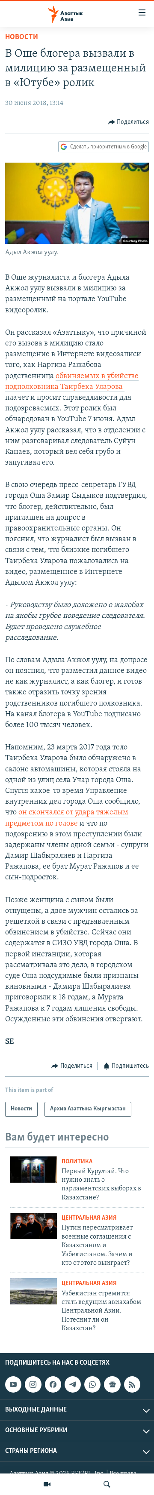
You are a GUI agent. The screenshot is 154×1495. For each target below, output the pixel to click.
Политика (77, 1162)
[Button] (128, 122)
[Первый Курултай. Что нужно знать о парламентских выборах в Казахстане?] (33, 1169)
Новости (21, 37)
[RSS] (132, 1384)
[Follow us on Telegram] (73, 1384)
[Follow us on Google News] (112, 1384)
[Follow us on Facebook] (53, 1384)
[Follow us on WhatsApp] (92, 1384)
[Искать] (107, 1484)
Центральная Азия (89, 1218)
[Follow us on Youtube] (13, 1384)
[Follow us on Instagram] (33, 1384)
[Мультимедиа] (47, 1484)
